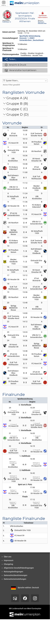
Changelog (8, 564)
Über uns (7, 557)
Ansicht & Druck (15, 64)
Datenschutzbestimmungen (15, 575)
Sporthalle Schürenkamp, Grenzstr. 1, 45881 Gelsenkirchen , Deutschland (31, 38)
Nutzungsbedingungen (13, 572)
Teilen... (10, 59)
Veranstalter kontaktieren (20, 70)
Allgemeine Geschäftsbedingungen (19, 568)
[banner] (24, 3)
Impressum (8, 560)
